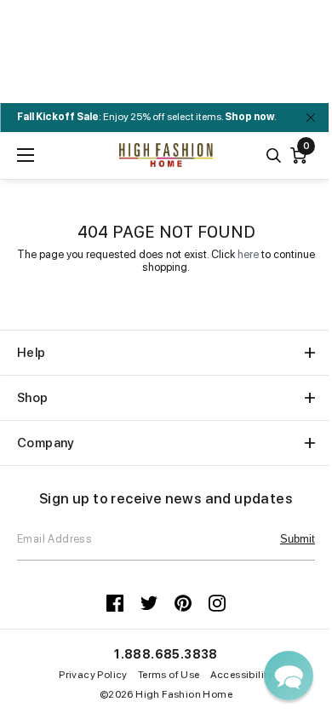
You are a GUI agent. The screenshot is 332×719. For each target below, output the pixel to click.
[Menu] (25, 155)
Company (46, 443)
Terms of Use (169, 675)
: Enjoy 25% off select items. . (147, 117)
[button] (288, 675)
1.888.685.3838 (166, 654)
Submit (297, 538)
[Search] (273, 155)
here (248, 254)
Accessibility (241, 675)
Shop (33, 398)
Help (31, 352)
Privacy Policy (93, 675)
